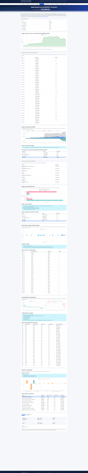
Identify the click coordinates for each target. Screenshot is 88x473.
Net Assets (24, 2)
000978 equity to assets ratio (50, 54)
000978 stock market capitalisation (43, 16)
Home (22, 2)
